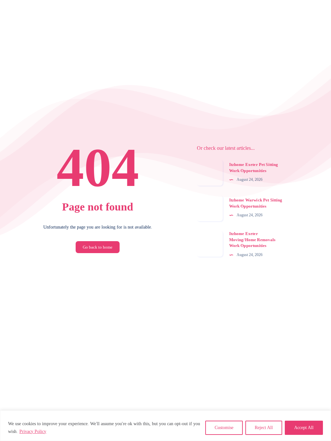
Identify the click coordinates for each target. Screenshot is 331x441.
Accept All (304, 427)
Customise (224, 427)
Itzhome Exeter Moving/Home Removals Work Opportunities (252, 239)
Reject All (264, 427)
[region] (165, 425)
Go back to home (97, 247)
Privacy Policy (32, 431)
